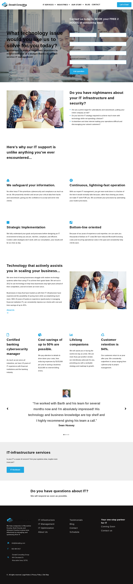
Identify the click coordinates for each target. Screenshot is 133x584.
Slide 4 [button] (68, 434)
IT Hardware (15, 470)
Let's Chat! (124, 5)
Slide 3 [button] (67, 434)
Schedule (74, 532)
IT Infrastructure (46, 520)
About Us (43, 532)
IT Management (46, 524)
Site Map (46, 575)
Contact (96, 5)
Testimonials (76, 520)
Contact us (106, 530)
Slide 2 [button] (65, 434)
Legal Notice (26, 575)
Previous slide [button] (7, 408)
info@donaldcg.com (18, 543)
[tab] (64, 433)
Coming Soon (108, 526)
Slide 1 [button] (63, 434)
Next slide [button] (125, 408)
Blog (87, 5)
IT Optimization (46, 528)
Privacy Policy (36, 575)
